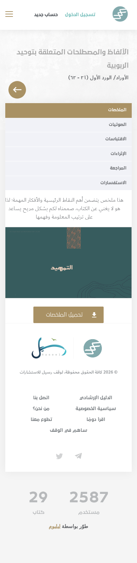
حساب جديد (46, 15)
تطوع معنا (41, 419)
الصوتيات (117, 125)
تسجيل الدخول (80, 15)
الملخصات (117, 110)
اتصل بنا (41, 398)
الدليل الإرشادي (95, 398)
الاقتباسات (115, 139)
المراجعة (118, 168)
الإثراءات (118, 154)
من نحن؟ (41, 409)
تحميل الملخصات (64, 314)
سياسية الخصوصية (96, 409)
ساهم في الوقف (68, 430)
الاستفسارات (113, 183)
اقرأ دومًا (95, 419)
